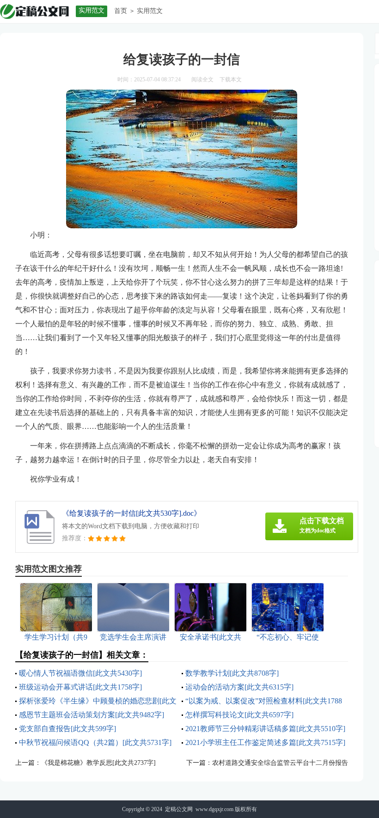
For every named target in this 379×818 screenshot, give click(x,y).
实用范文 (150, 10)
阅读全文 (202, 79)
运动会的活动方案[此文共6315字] (239, 687)
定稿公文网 (179, 809)
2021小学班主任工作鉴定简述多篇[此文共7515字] (265, 742)
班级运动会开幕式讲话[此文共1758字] (80, 687)
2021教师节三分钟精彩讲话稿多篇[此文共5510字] (265, 729)
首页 (120, 10)
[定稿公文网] (34, 11)
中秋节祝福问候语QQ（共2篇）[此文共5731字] (95, 742)
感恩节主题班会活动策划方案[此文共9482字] (91, 715)
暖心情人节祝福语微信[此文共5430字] (80, 673)
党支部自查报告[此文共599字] (67, 729)
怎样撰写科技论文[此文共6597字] (239, 715)
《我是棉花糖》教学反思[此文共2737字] (98, 762)
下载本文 (231, 79)
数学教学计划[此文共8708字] (232, 673)
